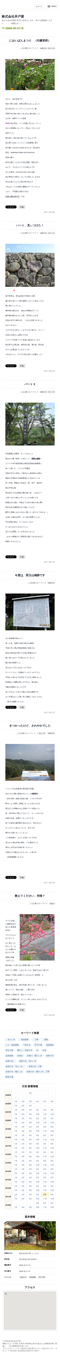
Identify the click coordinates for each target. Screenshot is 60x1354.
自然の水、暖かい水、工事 (38, 1071)
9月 (30, 1105)
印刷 (22, 207)
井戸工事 (38, 1044)
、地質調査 (24, 1039)
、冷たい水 (41, 733)
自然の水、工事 (35, 1066)
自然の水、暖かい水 (14, 1071)
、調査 (45, 1039)
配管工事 (9, 1076)
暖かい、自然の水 (24, 1050)
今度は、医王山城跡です (30, 575)
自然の (52, 903)
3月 (30, 1093)
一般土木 (26, 1044)
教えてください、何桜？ (30, 895)
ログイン (39, 6)
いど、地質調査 (12, 1044)
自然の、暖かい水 (34, 1055)
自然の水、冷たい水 (47, 48)
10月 (37, 1114)
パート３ (30, 384)
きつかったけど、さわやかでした (30, 725)
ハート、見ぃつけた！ (30, 225)
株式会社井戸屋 (13, 16)
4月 (37, 1101)
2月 (23, 1101)
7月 (15, 1105)
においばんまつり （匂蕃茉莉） (30, 40)
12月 (52, 1114)
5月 (44, 1101)
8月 (23, 1105)
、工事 (35, 1039)
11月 (45, 1114)
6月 (52, 1101)
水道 (44, 1050)
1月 (15, 1101)
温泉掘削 (9, 1055)
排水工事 (9, 1050)
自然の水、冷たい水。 (15, 1066)
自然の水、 (10, 1060)
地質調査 (50, 1044)
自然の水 (51, 582)
